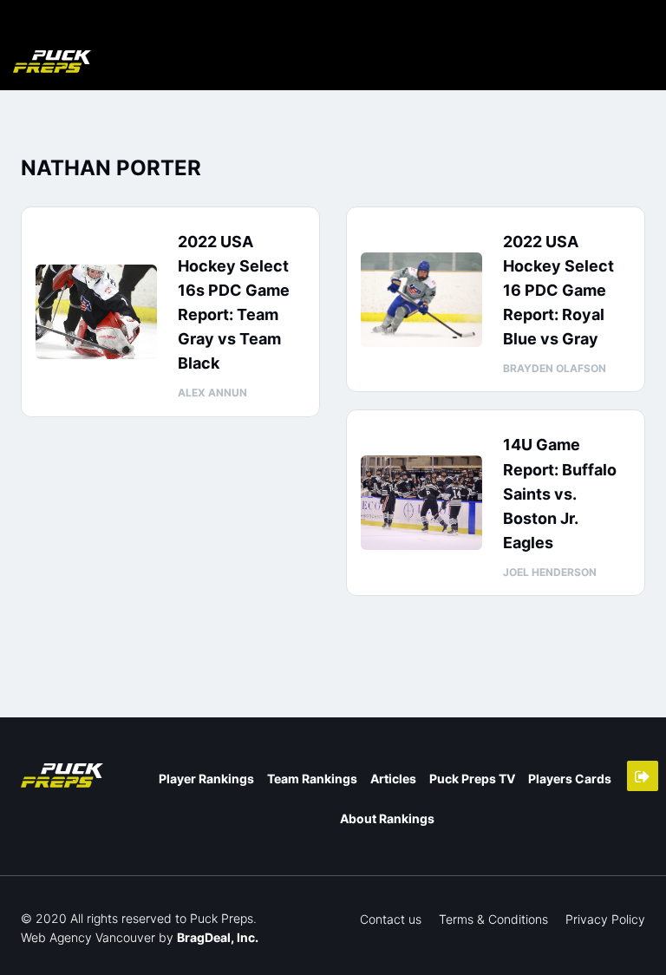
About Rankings (387, 818)
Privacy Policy (605, 919)
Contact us (390, 919)
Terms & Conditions (493, 919)
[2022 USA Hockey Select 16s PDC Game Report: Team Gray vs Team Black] (96, 312)
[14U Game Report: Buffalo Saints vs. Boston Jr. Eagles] (421, 502)
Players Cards (569, 778)
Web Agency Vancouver (88, 937)
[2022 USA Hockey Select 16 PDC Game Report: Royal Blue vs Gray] (421, 299)
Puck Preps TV (472, 778)
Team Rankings (312, 778)
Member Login (642, 776)
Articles (393, 778)
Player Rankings (206, 778)
